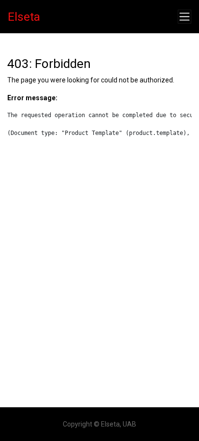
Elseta (24, 17)
